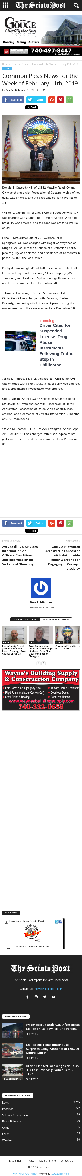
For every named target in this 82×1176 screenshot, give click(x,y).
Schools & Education (15, 1115)
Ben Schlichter (14, 90)
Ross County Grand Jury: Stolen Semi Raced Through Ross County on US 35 (14, 649)
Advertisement (47, 1160)
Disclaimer (15, 1160)
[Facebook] (28, 997)
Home (5, 64)
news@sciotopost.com (48, 988)
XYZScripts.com (60, 1173)
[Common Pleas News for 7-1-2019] (67, 635)
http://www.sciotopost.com (41, 607)
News (5, 1102)
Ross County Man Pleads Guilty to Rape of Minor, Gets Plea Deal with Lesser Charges (41, 651)
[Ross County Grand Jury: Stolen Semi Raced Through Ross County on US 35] (14, 635)
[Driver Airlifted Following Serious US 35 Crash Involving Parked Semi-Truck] (12, 1072)
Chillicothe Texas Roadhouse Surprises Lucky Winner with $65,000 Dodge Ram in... (52, 1049)
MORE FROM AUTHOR (55, 619)
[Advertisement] (37, 483)
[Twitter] (45, 997)
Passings (7, 1108)
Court (14, 64)
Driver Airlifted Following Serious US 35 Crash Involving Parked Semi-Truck (52, 1070)
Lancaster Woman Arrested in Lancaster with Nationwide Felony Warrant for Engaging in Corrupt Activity (62, 557)
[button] (75, 5)
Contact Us (67, 1160)
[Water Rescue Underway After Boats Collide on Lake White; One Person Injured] (12, 1030)
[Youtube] (54, 997)
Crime (5, 1127)
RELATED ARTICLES (25, 619)
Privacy (30, 1160)
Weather (7, 1140)
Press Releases (11, 1121)
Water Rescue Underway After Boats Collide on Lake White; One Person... (53, 1027)
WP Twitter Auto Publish (25, 1173)
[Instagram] (37, 997)
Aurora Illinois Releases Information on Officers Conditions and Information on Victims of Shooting (20, 555)
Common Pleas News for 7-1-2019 (67, 647)
